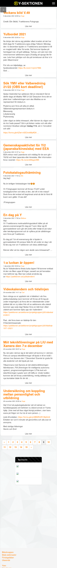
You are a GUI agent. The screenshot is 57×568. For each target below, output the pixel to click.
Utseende (6, 560)
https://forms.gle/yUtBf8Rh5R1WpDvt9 (34, 417)
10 (48, 442)
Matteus (23, 218)
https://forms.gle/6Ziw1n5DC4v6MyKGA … (21, 132)
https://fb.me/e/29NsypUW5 (27, 159)
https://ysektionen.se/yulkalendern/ (20, 276)
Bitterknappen (8, 552)
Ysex (4, 565)
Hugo (22, 16)
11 (5, 447)
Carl (23, 292)
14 (21, 447)
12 (10, 447)
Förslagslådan (8, 557)
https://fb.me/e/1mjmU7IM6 (29, 68)
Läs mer (28, 26)
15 (26, 447)
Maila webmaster (9, 554)
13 (15, 447)
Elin (22, 176)
